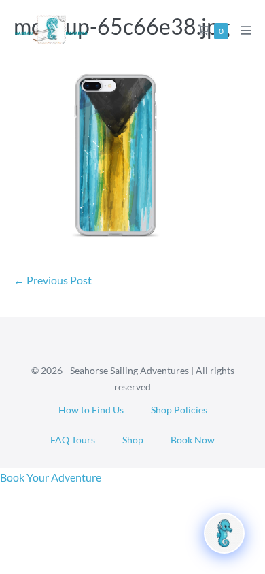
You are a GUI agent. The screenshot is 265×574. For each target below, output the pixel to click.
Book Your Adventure (50, 477)
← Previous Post (53, 279)
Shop (132, 439)
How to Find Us (91, 410)
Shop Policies (179, 410)
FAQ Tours (72, 439)
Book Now (193, 439)
